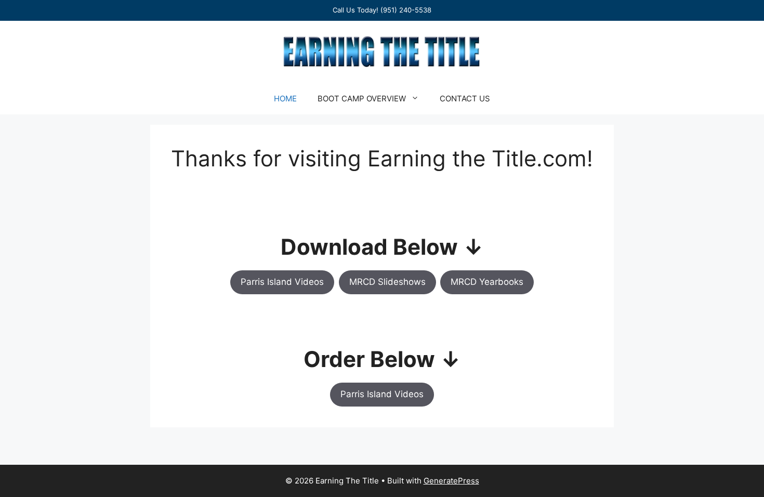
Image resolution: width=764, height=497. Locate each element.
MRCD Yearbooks (487, 282)
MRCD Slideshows (387, 282)
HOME (285, 98)
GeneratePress (451, 481)
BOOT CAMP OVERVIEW (362, 98)
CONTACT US (465, 98)
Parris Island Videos (282, 282)
